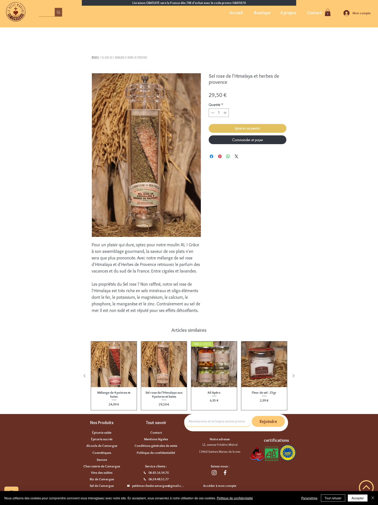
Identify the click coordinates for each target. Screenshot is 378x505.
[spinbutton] (218, 113)
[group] (189, 376)
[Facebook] (225, 472)
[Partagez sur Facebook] (211, 156)
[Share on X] (236, 156)
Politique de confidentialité (235, 498)
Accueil (95, 57)
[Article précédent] (84, 375)
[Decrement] (212, 113)
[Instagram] (214, 472)
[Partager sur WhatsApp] (228, 156)
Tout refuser (333, 498)
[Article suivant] (293, 375)
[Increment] (225, 113)
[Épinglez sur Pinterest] (219, 156)
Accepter (358, 498)
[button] (328, 12)
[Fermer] (372, 498)
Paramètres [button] (309, 498)
